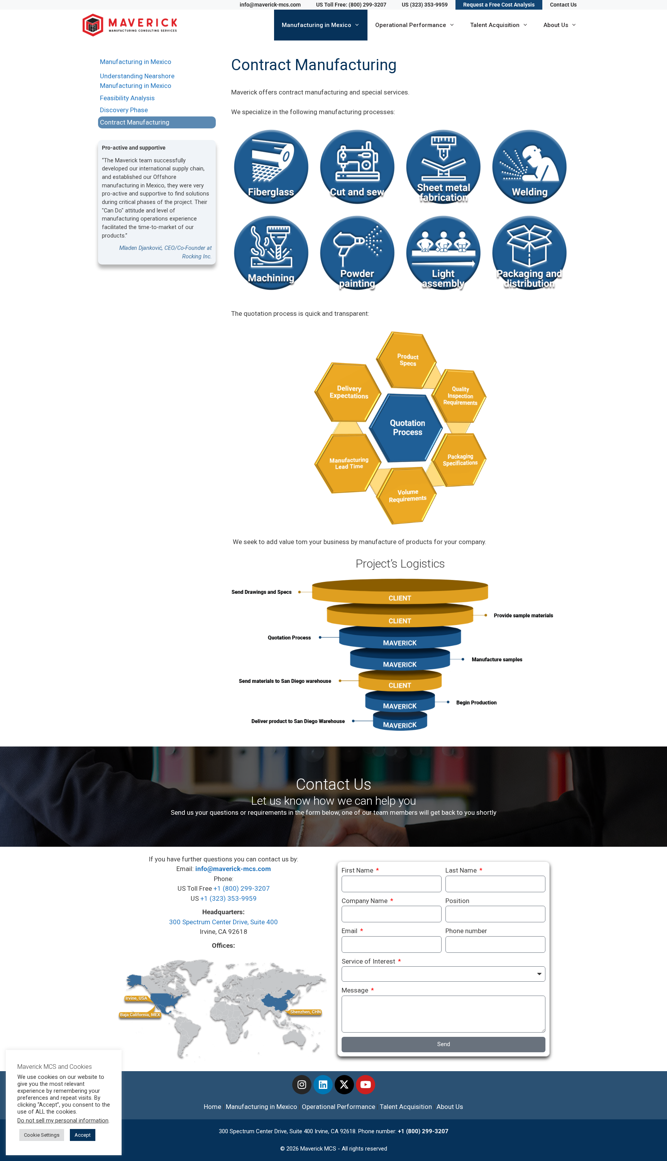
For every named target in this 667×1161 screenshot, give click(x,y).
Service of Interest (369, 961)
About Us (555, 25)
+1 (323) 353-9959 (228, 898)
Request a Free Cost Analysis (499, 5)
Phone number (466, 931)
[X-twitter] (344, 1084)
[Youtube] (365, 1084)
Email (350, 931)
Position (457, 901)
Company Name (365, 901)
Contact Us (563, 5)
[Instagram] (301, 1084)
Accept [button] (82, 1135)
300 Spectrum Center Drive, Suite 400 (223, 922)
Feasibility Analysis (127, 98)
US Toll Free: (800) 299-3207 (351, 5)
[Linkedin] (323, 1084)
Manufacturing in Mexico (316, 25)
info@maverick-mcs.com (270, 5)
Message (356, 990)
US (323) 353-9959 (425, 5)
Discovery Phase (124, 110)
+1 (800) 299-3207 (241, 888)
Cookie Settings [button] (41, 1135)
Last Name (461, 870)
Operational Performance (410, 25)
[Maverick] (132, 25)
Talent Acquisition (495, 25)
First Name (358, 870)
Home (212, 1106)
